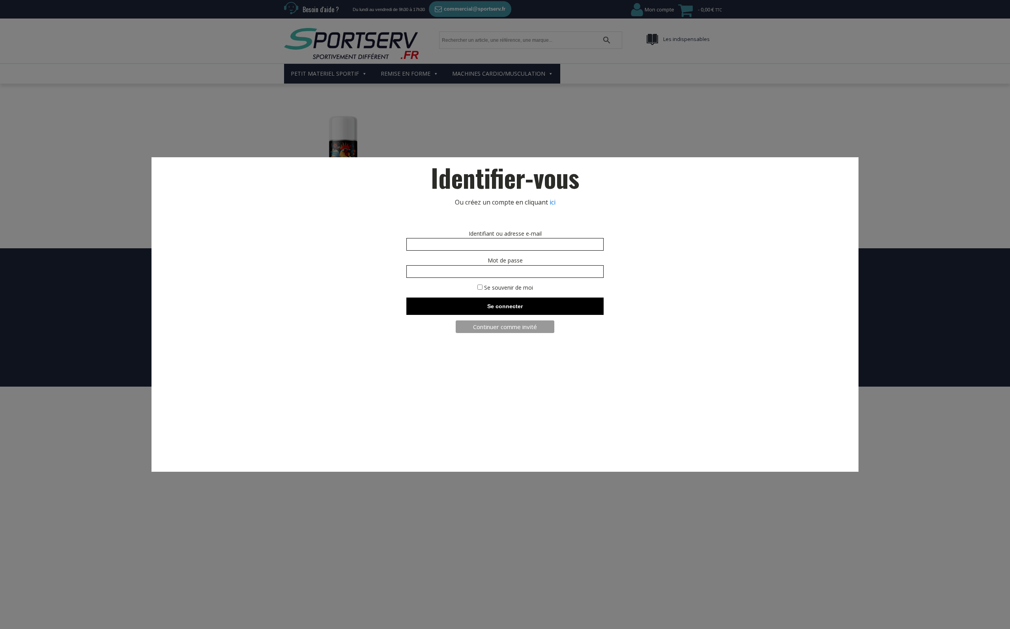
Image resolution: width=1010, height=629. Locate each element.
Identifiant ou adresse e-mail (505, 233)
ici (553, 202)
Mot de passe (505, 260)
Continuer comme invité (505, 327)
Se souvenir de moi (508, 287)
